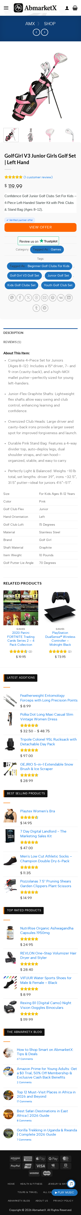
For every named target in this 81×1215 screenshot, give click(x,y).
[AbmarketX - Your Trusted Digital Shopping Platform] (35, 8)
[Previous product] (44, 32)
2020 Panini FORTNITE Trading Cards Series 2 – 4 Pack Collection (20, 638)
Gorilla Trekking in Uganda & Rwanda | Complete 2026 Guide (47, 1132)
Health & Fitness (31, 1184)
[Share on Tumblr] (36, 308)
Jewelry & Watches (61, 1184)
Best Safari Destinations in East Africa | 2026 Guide (42, 1113)
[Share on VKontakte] (61, 298)
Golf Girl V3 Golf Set (24, 275)
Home (11, 1184)
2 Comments (31, 1082)
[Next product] (36, 32)
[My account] (67, 8)
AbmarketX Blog (19, 1201)
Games (56, 249)
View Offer (40, 227)
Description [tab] (13, 333)
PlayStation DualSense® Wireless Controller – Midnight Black (60, 638)
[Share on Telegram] (44, 308)
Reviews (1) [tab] (12, 342)
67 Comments (31, 1059)
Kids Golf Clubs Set (21, 285)
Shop (50, 24)
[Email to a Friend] (44, 298)
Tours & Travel (28, 1192)
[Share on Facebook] (20, 298)
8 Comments (31, 1120)
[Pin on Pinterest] (52, 298)
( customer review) (38, 177)
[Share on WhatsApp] (12, 298)
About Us (42, 1201)
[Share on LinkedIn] (69, 298)
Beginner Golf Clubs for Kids (49, 266)
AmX (30, 24)
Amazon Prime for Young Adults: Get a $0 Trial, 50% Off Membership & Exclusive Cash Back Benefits (47, 1073)
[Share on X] (28, 298)
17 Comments (28, 1101)
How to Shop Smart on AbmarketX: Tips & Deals (45, 1052)
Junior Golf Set (58, 275)
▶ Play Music (64, 1192)
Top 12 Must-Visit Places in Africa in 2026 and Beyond (46, 1094)
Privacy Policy (63, 1201)
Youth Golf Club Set (58, 285)
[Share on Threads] (36, 298)
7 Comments (29, 1139)
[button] (6, 7)
